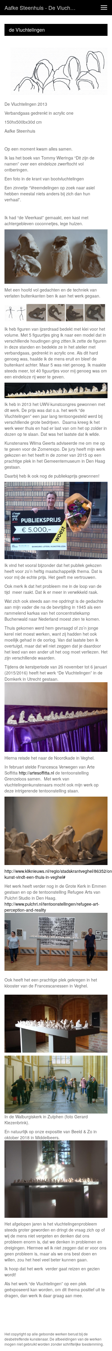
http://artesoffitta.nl (36, 773)
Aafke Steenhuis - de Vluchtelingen (42, 7)
